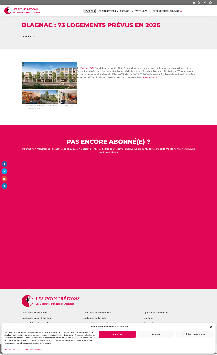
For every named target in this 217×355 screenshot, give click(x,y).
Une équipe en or (160, 11)
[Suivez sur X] (199, 2)
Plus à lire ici (150, 77)
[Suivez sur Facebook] (205, 2)
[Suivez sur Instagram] (210, 2)
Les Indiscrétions (107, 11)
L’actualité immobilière (35, 312)
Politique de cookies (13, 350)
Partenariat (141, 11)
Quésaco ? (125, 11)
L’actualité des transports (97, 312)
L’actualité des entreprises (36, 318)
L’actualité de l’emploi (95, 318)
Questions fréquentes (156, 312)
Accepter (117, 334)
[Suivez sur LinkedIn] (193, 2)
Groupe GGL (87, 68)
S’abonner (89, 11)
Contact (174, 11)
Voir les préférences (194, 334)
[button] (211, 326)
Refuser (155, 334)
